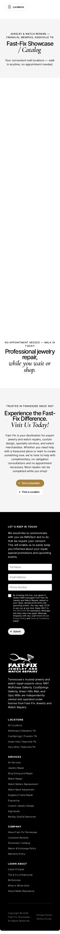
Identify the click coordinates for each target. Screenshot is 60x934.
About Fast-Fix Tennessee (22, 832)
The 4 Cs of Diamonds (20, 874)
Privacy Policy (19, 618)
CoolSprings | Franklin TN (22, 736)
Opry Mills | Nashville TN (22, 746)
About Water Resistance (21, 891)
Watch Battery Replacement (23, 784)
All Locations (15, 725)
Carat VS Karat (16, 869)
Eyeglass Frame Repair (20, 795)
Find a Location (31, 492)
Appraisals (14, 811)
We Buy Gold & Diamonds (22, 816)
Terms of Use (43, 918)
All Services (14, 762)
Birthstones (14, 880)
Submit (17, 631)
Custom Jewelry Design (21, 805)
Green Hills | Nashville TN (22, 741)
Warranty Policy (17, 853)
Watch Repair (15, 778)
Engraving (13, 800)
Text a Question (31, 483)
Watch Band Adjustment (21, 789)
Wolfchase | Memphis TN (22, 730)
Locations (18, 7)
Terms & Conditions (40, 618)
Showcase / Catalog (19, 842)
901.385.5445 (19, 610)
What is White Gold (18, 885)
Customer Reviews (18, 837)
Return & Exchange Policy (22, 848)
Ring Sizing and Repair (20, 773)
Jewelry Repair (16, 767)
